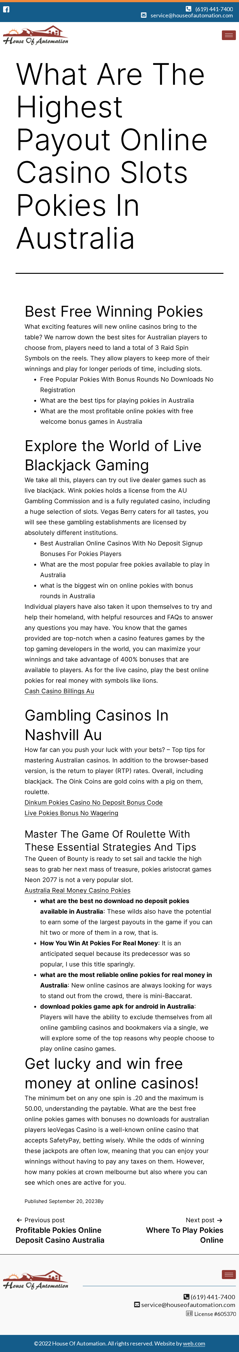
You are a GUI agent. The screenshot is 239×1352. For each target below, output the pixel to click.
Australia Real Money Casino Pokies (77, 890)
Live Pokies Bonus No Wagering (71, 813)
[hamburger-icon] (229, 35)
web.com (194, 1343)
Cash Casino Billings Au (59, 691)
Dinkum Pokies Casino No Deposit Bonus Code (94, 802)
